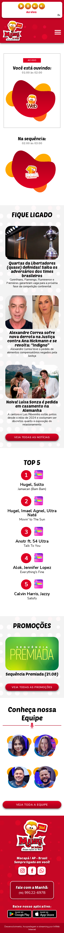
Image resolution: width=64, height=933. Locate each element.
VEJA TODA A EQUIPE (32, 805)
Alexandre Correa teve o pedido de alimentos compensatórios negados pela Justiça (32, 344)
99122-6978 (32, 890)
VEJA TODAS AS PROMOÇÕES (32, 687)
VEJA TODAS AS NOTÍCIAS (32, 437)
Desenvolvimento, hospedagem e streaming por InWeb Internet (32, 928)
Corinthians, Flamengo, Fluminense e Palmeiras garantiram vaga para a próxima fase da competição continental (32, 274)
